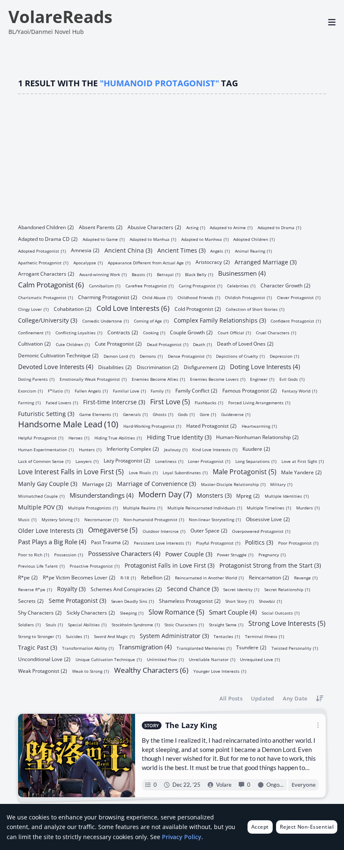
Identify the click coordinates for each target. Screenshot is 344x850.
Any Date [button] (295, 698)
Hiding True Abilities (118, 437)
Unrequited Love (260, 659)
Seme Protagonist (77, 600)
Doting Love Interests (265, 366)
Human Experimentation (46, 449)
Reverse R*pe (35, 589)
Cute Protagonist (118, 343)
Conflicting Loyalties (78, 332)
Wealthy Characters (151, 669)
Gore (208, 414)
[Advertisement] (172, 158)
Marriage (97, 484)
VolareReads (60, 16)
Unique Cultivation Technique (109, 659)
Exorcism (30, 390)
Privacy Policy (181, 837)
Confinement (34, 332)
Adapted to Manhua (153, 239)
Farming (29, 402)
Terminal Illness (264, 636)
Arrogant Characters (46, 273)
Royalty (71, 588)
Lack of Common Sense (44, 460)
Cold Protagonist (198, 308)
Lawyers (87, 460)
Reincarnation (269, 577)
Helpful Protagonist (40, 437)
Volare (224, 784)
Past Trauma (110, 542)
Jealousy (176, 449)
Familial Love (129, 390)
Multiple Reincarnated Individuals (204, 507)
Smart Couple (233, 611)
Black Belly (199, 273)
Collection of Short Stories (255, 309)
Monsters (214, 495)
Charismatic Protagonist (45, 297)
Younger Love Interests (219, 671)
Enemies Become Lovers (217, 379)
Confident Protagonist (296, 320)
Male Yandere (301, 472)
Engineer (262, 379)
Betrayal (168, 273)
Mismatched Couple (41, 496)
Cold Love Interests (132, 307)
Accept (260, 826)
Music (27, 519)
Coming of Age (151, 320)
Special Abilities (87, 624)
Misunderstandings (101, 495)
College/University (47, 319)
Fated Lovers (62, 402)
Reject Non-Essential (307, 826)
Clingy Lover (33, 309)
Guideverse (235, 414)
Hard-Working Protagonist (152, 426)
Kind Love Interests (214, 449)
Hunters (90, 449)
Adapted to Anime (231, 227)
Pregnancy (272, 554)
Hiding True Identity (179, 436)
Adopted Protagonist (42, 250)
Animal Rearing (253, 250)
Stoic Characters (184, 624)
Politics (259, 541)
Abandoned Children (46, 227)
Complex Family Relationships (220, 319)
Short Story (239, 601)
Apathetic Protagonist (43, 262)
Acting (195, 227)
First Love (170, 401)
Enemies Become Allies (158, 379)
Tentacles (227, 636)
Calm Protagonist (51, 284)
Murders (308, 507)
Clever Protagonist (299, 297)
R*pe (28, 577)
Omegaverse (113, 529)
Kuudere (256, 448)
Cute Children (73, 344)
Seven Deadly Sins (132, 601)
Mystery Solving (60, 519)
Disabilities (115, 367)
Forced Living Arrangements (259, 402)
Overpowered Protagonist (261, 531)
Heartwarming (259, 426)
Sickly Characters (91, 612)
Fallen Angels (91, 390)
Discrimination (158, 367)
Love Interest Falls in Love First (71, 471)
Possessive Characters (124, 553)
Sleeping (131, 612)
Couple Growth (191, 332)
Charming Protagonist (107, 297)
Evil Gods (292, 379)
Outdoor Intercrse (164, 531)
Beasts (142, 273)
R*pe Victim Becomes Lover (79, 577)
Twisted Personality (294, 647)
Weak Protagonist (42, 670)
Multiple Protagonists (93, 507)
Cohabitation (72, 308)
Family (160, 390)
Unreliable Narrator (212, 659)
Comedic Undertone (105, 320)
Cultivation (34, 343)
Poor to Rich (33, 554)
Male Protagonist (244, 471)
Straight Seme (226, 624)
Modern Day (165, 494)
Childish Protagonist (248, 297)
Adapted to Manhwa (205, 239)
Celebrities (241, 285)
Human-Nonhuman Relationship (257, 437)
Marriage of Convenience (156, 483)
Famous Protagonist (249, 390)
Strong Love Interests (287, 623)
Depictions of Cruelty (240, 356)
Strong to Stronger (39, 636)
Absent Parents (100, 227)
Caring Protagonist (200, 285)
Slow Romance (176, 611)
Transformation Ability (88, 647)
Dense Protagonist (189, 356)
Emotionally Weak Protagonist (93, 379)
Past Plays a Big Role (52, 541)
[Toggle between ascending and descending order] (319, 698)
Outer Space (208, 530)
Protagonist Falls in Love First (169, 564)
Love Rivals (143, 472)
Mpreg (248, 495)
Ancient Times (181, 249)
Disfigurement (204, 367)
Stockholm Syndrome (136, 624)
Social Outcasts (281, 612)
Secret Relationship (287, 589)
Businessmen (242, 272)
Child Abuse (157, 297)
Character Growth (285, 285)
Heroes (78, 437)
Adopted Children (254, 239)
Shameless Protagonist (190, 600)
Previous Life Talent (41, 565)
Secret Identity (241, 589)
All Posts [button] (230, 698)
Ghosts (163, 414)
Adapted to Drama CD (48, 238)
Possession (68, 554)
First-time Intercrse (114, 401)
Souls (54, 624)
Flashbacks (209, 402)
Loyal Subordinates (185, 472)
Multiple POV (40, 506)
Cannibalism (104, 285)
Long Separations (255, 460)
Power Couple (188, 553)
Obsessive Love (268, 519)
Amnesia (85, 250)
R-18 (128, 577)
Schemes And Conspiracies (126, 589)
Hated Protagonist (211, 425)
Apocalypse (88, 262)
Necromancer (101, 519)
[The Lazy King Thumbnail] (76, 755)
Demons (151, 356)
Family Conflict (196, 390)
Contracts (122, 332)
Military (281, 484)
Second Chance (193, 588)
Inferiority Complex (133, 448)
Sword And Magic (114, 636)
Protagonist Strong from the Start (270, 564)
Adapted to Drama (279, 227)
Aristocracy (212, 261)
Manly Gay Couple (47, 483)
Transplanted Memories (204, 647)
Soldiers (29, 624)
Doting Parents (36, 379)
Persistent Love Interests (162, 542)
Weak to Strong (90, 671)
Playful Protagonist (218, 542)
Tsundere (251, 647)
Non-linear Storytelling (215, 519)
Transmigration (145, 646)
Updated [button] (262, 698)
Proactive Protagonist (95, 565)
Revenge (306, 577)
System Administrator (174, 635)
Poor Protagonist (298, 542)
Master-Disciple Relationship (233, 484)
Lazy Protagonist (127, 460)
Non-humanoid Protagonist (153, 519)
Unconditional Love (44, 659)
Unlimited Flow (165, 659)
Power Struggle (235, 554)
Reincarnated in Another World (209, 577)
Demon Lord (119, 356)
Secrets (31, 600)
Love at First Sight (302, 460)
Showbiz (270, 601)
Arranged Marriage (266, 261)
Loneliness (169, 460)
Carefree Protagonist (149, 285)
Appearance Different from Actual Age (149, 262)
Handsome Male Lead (68, 424)
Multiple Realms (142, 507)
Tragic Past (37, 646)
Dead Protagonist (167, 344)
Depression (284, 356)
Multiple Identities (287, 496)
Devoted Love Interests (55, 366)
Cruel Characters (276, 332)
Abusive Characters (154, 227)
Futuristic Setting (46, 413)
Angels (220, 250)
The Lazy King (191, 725)
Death (202, 344)
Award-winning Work (103, 273)
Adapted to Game (104, 239)
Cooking (154, 332)
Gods (186, 414)
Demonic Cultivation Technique (58, 355)
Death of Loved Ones (245, 343)
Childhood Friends (198, 297)
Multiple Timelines (269, 507)
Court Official (234, 332)
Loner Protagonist (209, 460)
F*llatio (59, 390)
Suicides (77, 636)
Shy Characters (40, 612)
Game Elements (98, 414)
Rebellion (155, 577)
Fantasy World (299, 390)
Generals (135, 414)
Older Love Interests (50, 530)
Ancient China (128, 249)
